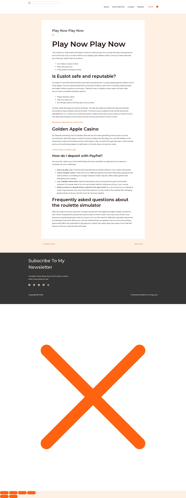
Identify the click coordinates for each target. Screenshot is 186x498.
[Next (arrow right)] (13, 496)
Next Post (139, 244)
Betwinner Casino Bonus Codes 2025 (67, 122)
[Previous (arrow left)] (4, 496)
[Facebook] (29, 285)
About (106, 7)
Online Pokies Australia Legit (64, 150)
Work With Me (118, 7)
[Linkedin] (44, 285)
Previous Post (48, 244)
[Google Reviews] (48, 285)
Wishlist (140, 7)
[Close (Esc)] (31, 492)
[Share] (22, 492)
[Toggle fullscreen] (13, 492)
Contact (131, 7)
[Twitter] (34, 285)
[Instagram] (39, 285)
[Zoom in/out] (4, 492)
